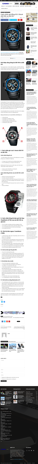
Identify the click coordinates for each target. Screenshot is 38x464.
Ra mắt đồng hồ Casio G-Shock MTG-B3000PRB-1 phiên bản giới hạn (4, 350)
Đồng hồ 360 (22, 6)
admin (3, 17)
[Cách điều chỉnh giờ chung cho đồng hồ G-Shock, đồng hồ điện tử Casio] (15, 397)
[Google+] (33, 0)
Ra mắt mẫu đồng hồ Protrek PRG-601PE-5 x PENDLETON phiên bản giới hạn (32, 124)
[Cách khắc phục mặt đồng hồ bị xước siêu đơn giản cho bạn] (15, 401)
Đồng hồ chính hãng (16, 6)
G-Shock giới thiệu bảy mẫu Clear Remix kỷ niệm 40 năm (12, 350)
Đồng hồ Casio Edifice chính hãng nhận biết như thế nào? (34, 33)
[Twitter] (35, 0)
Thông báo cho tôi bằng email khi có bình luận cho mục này (10, 377)
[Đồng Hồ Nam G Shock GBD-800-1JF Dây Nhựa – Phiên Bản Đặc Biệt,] (28, 29)
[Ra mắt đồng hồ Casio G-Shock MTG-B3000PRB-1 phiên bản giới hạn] (4, 346)
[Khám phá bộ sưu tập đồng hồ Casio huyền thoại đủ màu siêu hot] (34, 71)
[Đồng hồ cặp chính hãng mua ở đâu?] (28, 43)
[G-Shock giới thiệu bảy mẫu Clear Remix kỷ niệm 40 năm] (12, 346)
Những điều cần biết (28, 6)
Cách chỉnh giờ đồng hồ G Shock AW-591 (18, 317)
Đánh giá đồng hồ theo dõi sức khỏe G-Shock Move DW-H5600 (32, 214)
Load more (31, 55)
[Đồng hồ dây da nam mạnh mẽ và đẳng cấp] (34, 63)
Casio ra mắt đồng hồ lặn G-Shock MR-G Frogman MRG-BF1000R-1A (32, 185)
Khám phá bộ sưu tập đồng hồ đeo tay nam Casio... (34, 46)
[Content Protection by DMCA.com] (13, 297)
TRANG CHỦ (3, 6)
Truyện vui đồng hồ (4, 8)
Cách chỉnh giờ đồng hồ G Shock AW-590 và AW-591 (10, 52)
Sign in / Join (19, 0)
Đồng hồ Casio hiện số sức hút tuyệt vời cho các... (34, 51)
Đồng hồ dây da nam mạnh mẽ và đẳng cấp (34, 66)
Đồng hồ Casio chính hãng (30, 397)
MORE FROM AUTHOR (12, 341)
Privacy (25, 463)
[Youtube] (36, 0)
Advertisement (29, 463)
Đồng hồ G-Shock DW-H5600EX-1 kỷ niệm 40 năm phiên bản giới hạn (31, 139)
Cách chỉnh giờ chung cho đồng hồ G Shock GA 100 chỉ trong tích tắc (19, 328)
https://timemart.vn (6, 439)
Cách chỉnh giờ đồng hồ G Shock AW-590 (6, 317)
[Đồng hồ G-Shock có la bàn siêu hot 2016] (15, 393)
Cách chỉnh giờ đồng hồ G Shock (8, 316)
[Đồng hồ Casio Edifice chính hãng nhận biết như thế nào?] (28, 33)
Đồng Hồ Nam (28, 396)
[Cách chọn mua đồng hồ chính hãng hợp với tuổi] (28, 80)
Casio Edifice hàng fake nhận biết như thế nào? (34, 83)
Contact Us (33, 463)
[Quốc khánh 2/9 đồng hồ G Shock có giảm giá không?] (28, 38)
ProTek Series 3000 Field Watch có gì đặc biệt (32, 228)
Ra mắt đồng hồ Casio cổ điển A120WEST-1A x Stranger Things (32, 170)
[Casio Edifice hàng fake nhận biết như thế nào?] (34, 80)
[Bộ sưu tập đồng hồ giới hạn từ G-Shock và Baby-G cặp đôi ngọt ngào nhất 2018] (28, 71)
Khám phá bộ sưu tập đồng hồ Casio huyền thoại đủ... (34, 75)
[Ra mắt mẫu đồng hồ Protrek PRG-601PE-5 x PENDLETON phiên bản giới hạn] (21, 346)
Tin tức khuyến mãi (8, 6)
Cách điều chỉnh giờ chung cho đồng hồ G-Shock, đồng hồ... (21, 396)
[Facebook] (31, 0)
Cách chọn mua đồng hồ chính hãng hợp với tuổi (28, 83)
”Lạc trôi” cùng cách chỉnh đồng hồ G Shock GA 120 (6, 327)
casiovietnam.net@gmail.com (18, 459)
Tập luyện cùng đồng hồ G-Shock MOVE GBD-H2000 (32, 200)
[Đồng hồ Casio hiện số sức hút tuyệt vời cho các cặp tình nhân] (28, 51)
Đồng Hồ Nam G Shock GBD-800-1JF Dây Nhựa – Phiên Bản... (34, 28)
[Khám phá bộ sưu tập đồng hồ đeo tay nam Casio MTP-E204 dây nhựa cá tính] (28, 47)
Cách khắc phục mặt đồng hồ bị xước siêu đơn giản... (21, 401)
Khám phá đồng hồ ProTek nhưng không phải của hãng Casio (32, 155)
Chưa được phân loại (29, 400)
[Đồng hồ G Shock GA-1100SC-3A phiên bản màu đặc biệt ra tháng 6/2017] (28, 63)
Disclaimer (21, 463)
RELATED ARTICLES (4, 341)
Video (27, 403)
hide (14, 58)
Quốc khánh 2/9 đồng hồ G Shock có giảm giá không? (34, 38)
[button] (36, 7)
